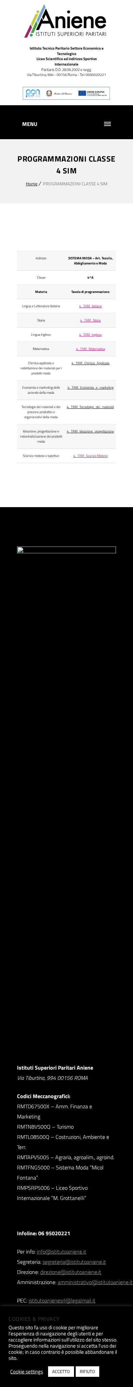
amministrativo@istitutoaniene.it (95, 1282)
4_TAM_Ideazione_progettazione (90, 431)
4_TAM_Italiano (90, 306)
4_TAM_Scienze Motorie (90, 455)
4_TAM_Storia (90, 320)
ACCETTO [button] (61, 1371)
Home (32, 183)
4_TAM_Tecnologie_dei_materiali (90, 406)
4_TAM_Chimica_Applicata (90, 363)
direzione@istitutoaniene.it (70, 1272)
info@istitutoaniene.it (61, 1251)
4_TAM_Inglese (90, 334)
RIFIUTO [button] (87, 1371)
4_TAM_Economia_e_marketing (91, 387)
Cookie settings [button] (26, 1372)
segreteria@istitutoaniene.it (74, 1262)
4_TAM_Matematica (90, 348)
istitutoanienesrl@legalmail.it (62, 1300)
